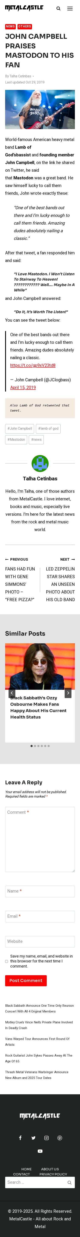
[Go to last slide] (12, 693)
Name (14, 891)
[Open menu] (70, 8)
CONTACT (21, 1174)
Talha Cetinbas (20, 76)
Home (26, 1169)
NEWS (10, 26)
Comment (18, 812)
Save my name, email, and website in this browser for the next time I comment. (41, 961)
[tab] (32, 746)
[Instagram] (46, 1138)
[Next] (68, 693)
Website (15, 942)
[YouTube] (40, 1151)
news (36, 439)
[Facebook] (20, 1138)
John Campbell (19, 428)
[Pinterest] (59, 1138)
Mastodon (16, 439)
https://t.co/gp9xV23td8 (32, 365)
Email (13, 916)
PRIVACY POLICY (53, 1174)
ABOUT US (50, 1169)
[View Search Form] (58, 8)
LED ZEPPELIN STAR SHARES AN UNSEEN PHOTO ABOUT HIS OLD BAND (60, 580)
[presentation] (40, 666)
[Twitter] (33, 1138)
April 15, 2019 (23, 387)
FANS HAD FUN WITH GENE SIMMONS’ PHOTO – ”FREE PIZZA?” (20, 580)
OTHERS (24, 26)
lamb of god (48, 428)
